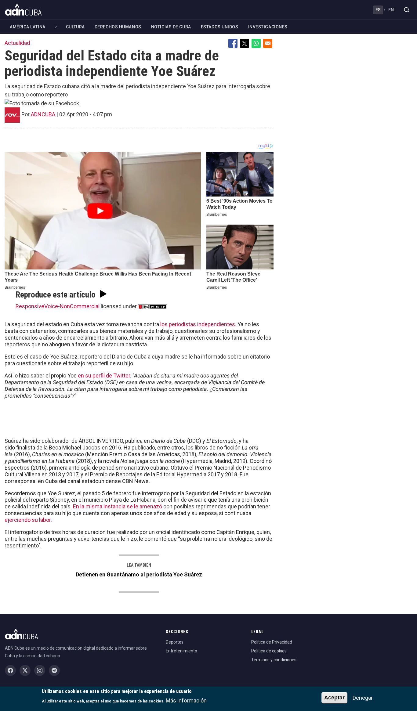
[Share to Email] (267, 43)
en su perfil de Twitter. (104, 375)
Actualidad (17, 43)
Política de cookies (269, 650)
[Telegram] (54, 670)
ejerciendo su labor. (29, 520)
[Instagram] (39, 670)
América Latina (27, 26)
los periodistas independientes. (198, 324)
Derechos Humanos (118, 26)
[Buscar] (406, 9)
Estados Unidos (219, 26)
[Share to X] (244, 43)
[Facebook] (10, 670)
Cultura (75, 26)
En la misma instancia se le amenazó (118, 506)
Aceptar (334, 698)
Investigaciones (268, 26)
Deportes (174, 642)
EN (391, 9)
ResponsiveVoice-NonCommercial (58, 306)
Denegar (363, 698)
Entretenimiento (181, 650)
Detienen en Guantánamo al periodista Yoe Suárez (139, 574)
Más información (186, 700)
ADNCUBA (43, 114)
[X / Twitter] (25, 670)
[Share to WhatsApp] (256, 43)
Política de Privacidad (271, 642)
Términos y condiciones (273, 659)
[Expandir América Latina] (55, 27)
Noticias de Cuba (171, 26)
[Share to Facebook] (233, 43)
